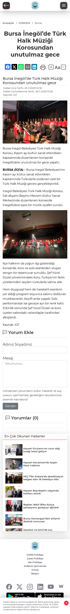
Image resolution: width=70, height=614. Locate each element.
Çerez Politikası (35, 558)
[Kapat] (66, 603)
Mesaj (8, 358)
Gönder (10, 406)
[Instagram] (30, 586)
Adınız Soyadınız (17, 344)
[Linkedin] (40, 586)
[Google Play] (20, 597)
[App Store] (49, 597)
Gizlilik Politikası (35, 554)
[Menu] (63, 5)
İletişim (35, 573)
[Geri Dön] (6, 5)
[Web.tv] (61, 586)
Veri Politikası (35, 562)
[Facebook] (9, 586)
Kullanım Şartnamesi (35, 566)
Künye (35, 569)
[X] (19, 586)
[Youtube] (50, 586)
